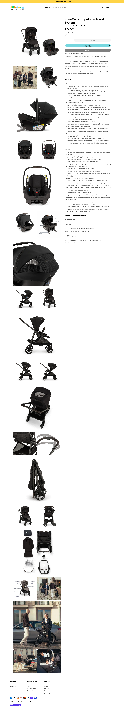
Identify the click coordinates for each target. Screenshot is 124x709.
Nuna (70, 25)
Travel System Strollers (82, 25)
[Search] (82, 7)
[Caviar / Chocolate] (66, 36)
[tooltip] (109, 45)
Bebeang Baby (17, 701)
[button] (88, 45)
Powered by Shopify (26, 701)
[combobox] (62, 7)
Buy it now (87, 50)
